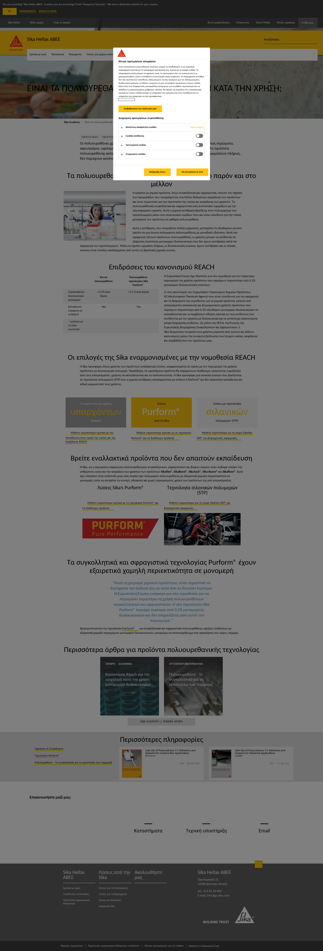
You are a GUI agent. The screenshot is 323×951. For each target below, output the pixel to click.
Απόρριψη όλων (157, 172)
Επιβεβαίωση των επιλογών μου (140, 109)
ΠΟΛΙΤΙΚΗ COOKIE (127, 99)
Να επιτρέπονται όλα (192, 172)
